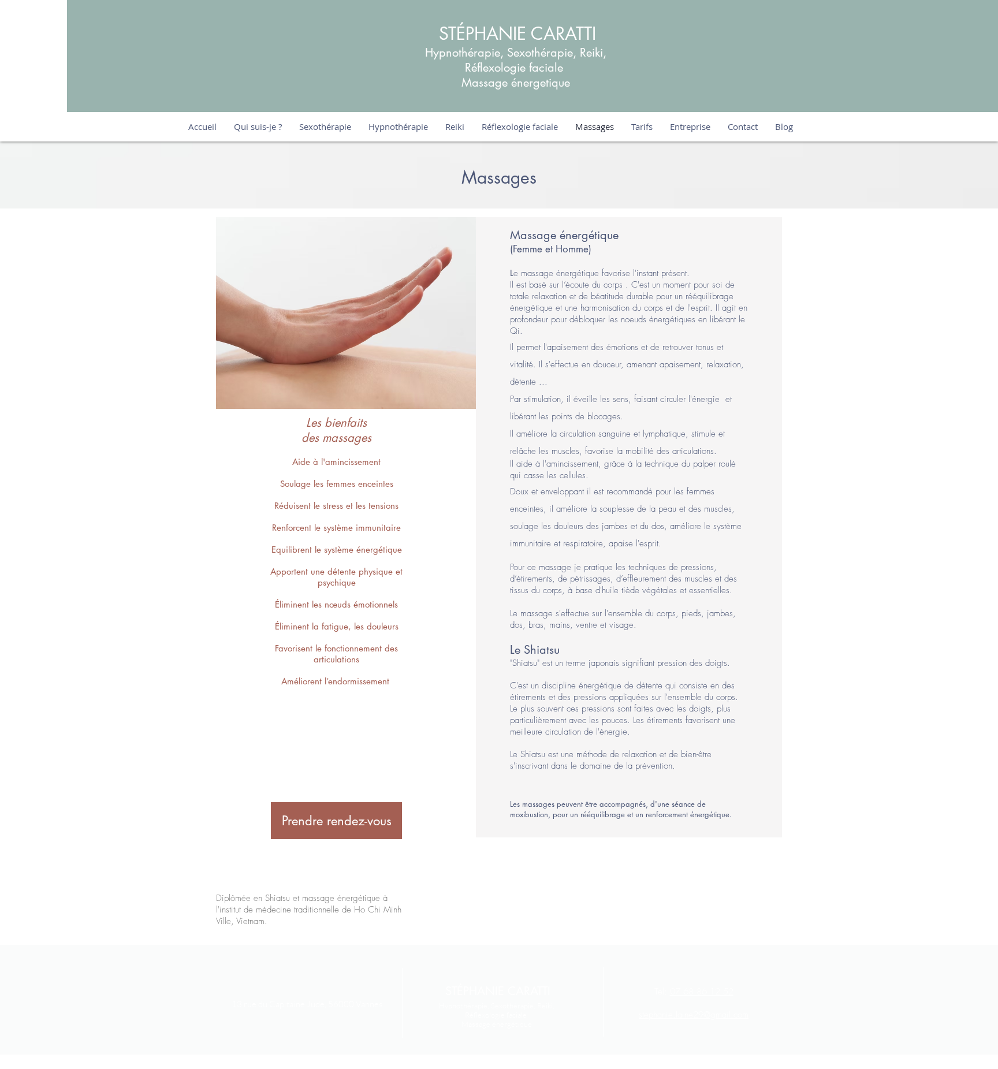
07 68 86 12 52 (701, 991)
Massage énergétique (496, 1024)
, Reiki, (589, 52)
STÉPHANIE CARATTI (517, 33)
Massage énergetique (515, 82)
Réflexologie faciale (516, 67)
